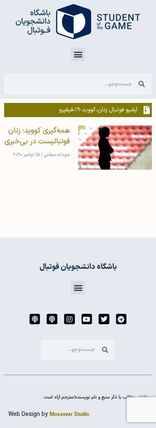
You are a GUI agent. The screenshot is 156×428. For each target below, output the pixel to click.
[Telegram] (121, 319)
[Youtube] (87, 319)
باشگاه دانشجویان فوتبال (78, 267)
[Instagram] (69, 319)
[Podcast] (52, 319)
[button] (78, 54)
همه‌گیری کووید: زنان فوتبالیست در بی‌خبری (37, 136)
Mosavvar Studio (69, 414)
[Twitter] (104, 319)
